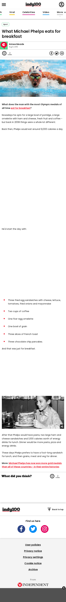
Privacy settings (33, 557)
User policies (33, 545)
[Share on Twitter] (57, 53)
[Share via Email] (62, 53)
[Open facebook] (21, 529)
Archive (33, 569)
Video (46, 12)
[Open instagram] (45, 529)
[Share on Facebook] (51, 53)
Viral (12, 12)
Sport (5, 24)
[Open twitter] (33, 529)
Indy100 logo (33, 4)
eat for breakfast (20, 108)
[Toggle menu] (5, 4)
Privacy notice (33, 551)
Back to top (58, 509)
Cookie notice (33, 563)
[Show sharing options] (62, 426)
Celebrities (28, 12)
